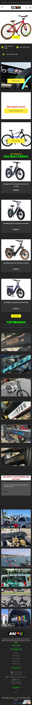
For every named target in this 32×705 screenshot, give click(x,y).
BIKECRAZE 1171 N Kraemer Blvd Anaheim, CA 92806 (16, 681)
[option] (16, 27)
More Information (16, 111)
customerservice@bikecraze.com (17, 677)
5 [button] (25, 35)
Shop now (16, 34)
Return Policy (16, 661)
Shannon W (8, 491)
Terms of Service (16, 658)
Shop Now (16, 81)
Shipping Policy (16, 663)
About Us (16, 653)
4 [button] (30, 33)
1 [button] (23, 33)
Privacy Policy (16, 656)
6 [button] (27, 35)
